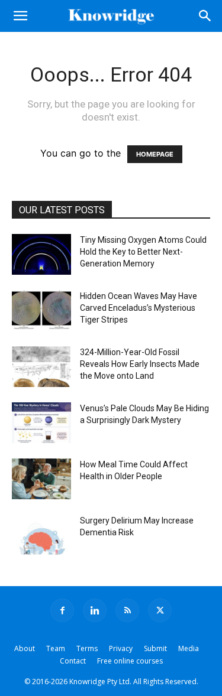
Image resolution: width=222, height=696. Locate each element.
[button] (20, 16)
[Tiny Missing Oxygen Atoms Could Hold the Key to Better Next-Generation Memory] (41, 254)
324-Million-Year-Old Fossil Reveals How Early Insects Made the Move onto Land (140, 363)
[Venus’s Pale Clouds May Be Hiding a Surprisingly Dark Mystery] (41, 422)
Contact (73, 661)
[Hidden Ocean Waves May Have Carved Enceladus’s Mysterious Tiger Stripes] (41, 310)
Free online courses (130, 661)
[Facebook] (62, 610)
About (24, 648)
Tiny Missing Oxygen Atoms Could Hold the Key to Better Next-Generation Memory (143, 251)
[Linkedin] (95, 610)
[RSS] (127, 610)
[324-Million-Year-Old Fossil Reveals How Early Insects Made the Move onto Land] (41, 366)
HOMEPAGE (154, 154)
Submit (155, 648)
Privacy (121, 648)
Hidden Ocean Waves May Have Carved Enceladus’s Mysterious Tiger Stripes (138, 307)
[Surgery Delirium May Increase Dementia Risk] (41, 535)
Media (188, 648)
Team (55, 648)
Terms (87, 648)
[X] (160, 610)
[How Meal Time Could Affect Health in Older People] (41, 478)
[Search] (205, 16)
